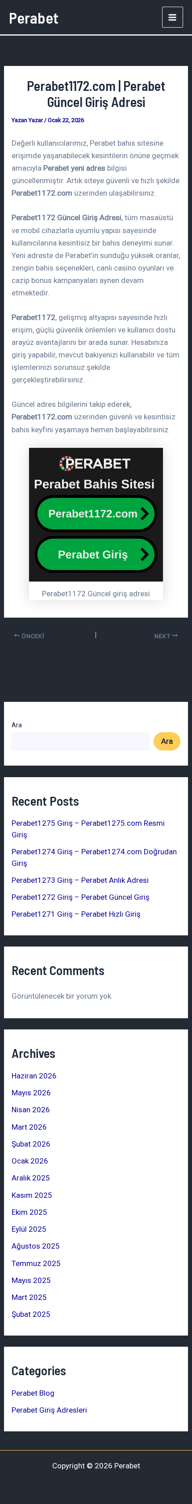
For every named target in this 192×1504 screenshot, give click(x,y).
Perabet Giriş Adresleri (49, 1410)
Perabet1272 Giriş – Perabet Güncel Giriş (81, 897)
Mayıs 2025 (31, 1280)
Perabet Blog (33, 1393)
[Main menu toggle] (173, 17)
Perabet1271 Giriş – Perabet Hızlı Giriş (76, 914)
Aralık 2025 (31, 1177)
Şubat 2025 (31, 1314)
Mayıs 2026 (31, 1092)
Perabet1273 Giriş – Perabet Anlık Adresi (80, 880)
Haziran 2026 (34, 1075)
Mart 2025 (29, 1297)
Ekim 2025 (29, 1212)
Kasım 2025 (32, 1195)
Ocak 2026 (30, 1160)
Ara (17, 725)
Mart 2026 (29, 1127)
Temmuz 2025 (36, 1263)
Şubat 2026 (31, 1143)
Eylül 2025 (29, 1229)
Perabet (33, 17)
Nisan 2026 (31, 1109)
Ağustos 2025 (36, 1246)
